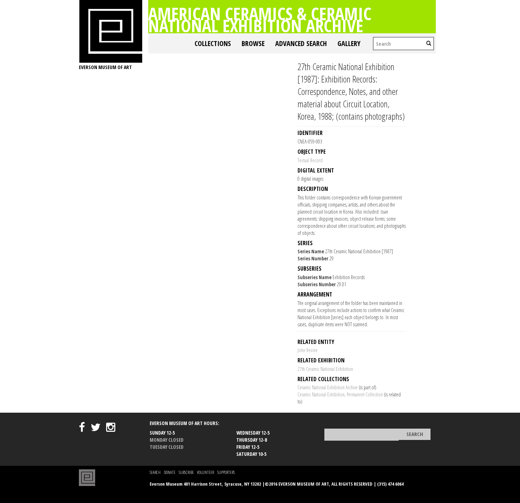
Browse (253, 43)
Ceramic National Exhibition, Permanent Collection (340, 394)
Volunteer (205, 472)
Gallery (348, 43)
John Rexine (307, 350)
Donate (169, 472)
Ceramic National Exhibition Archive (327, 387)
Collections (213, 43)
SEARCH (155, 472)
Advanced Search (301, 43)
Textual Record (310, 160)
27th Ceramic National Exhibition (325, 369)
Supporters (226, 472)
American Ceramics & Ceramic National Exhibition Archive (259, 19)
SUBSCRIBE (186, 472)
